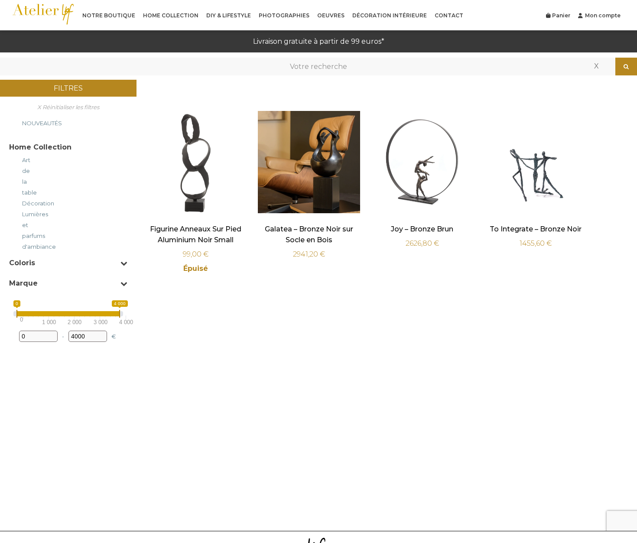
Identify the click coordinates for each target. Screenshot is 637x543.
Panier (560, 15)
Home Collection (170, 15)
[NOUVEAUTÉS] (12, 121)
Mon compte (603, 15)
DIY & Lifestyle (228, 15)
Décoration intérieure (389, 15)
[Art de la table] (12, 175)
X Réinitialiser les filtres (68, 107)
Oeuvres (330, 15)
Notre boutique (108, 15)
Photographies (284, 15)
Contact (449, 15)
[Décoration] (12, 201)
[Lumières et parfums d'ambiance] (12, 229)
